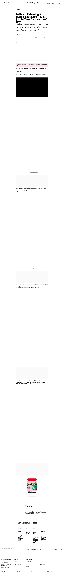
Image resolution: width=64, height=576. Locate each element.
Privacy (44, 574)
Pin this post (32, 479)
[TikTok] (3, 2)
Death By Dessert (16, 559)
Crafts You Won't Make (17, 556)
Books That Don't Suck (4, 562)
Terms (48, 574)
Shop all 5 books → (55, 555)
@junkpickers (35, 268)
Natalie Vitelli (28, 507)
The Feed (49, 3)
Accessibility (60, 574)
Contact (27, 566)
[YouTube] (6, 2)
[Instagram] (1, 2)
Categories (54, 3)
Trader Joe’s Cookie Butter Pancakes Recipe (28, 534)
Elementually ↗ (29, 564)
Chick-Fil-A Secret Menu (5, 567)
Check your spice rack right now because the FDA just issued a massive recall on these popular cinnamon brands (20, 537)
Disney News (16, 566)
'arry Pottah (3, 556)
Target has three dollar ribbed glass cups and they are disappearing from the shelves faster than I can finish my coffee (43, 537)
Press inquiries (28, 563)
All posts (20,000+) (17, 567)
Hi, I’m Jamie (28, 556)
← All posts (18, 9)
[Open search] (62, 3)
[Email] (8, 2)
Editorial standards (29, 557)
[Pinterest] (4, 2)
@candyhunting (35, 364)
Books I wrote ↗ (29, 559)
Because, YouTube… (4, 557)
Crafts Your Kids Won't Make (18, 557)
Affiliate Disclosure (53, 574)
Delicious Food (16, 561)
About (59, 3)
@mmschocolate (35, 172)
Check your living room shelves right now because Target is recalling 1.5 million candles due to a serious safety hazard (35, 537)
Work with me (28, 561)
